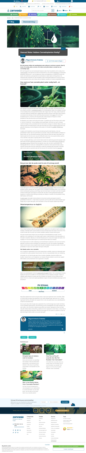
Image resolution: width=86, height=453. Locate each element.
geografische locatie (36, 110)
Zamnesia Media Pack (43, 430)
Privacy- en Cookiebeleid (55, 428)
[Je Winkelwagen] (70, 10)
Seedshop (32, 337)
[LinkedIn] (63, 329)
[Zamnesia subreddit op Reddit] (15, 432)
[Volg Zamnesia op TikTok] (13, 432)
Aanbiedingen (29, 432)
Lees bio (30, 329)
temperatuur (56, 72)
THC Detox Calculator (67, 418)
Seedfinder (41, 418)
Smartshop (29, 424)
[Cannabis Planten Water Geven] (43, 36)
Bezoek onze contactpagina (19, 426)
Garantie (52, 434)
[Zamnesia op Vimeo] (17, 430)
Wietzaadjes (29, 418)
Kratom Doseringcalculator (67, 423)
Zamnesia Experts (42, 434)
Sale (27, 434)
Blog (40, 420)
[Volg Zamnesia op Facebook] (13, 430)
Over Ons (40, 426)
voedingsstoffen (23, 72)
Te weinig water (23, 198)
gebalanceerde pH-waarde (42, 273)
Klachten (52, 436)
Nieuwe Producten (42, 422)
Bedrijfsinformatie (54, 420)
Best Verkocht (41, 424)
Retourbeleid (53, 430)
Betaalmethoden (54, 422)
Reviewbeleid (53, 432)
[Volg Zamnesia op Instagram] (15, 430)
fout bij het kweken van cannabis (46, 187)
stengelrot (60, 148)
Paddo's (28, 426)
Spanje (39, 113)
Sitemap (40, 438)
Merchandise (29, 430)
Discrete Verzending (42, 436)
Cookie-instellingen (68, 449)
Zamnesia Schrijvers (42, 432)
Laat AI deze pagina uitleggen (56, 61)
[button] (22, 60)
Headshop (28, 420)
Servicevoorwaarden (37, 405)
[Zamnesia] (18, 10)
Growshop (28, 428)
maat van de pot (57, 125)
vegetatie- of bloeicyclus (57, 127)
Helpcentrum (53, 418)
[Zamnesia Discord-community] (17, 432)
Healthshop (29, 422)
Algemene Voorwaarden (55, 426)
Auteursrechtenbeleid (54, 438)
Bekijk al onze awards (62, 410)
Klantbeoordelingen (42, 428)
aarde (54, 115)
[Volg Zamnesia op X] (20, 430)
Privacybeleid (27, 405)
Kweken (24, 337)
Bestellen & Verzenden (55, 424)
